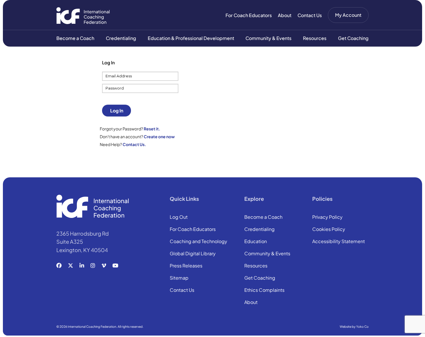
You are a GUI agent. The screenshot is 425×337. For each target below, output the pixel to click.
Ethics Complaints (264, 290)
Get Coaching (353, 38)
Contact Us (310, 15)
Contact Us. (134, 144)
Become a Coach (75, 38)
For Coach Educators (249, 15)
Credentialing (121, 38)
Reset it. (152, 128)
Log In (116, 111)
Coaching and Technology (198, 241)
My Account (348, 15)
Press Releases (186, 266)
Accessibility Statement (338, 241)
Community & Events (268, 38)
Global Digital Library (193, 253)
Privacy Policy (327, 217)
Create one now (159, 136)
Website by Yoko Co (354, 326)
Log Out (179, 217)
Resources (314, 38)
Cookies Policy (328, 229)
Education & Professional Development (191, 38)
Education (255, 241)
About (284, 15)
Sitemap (179, 278)
